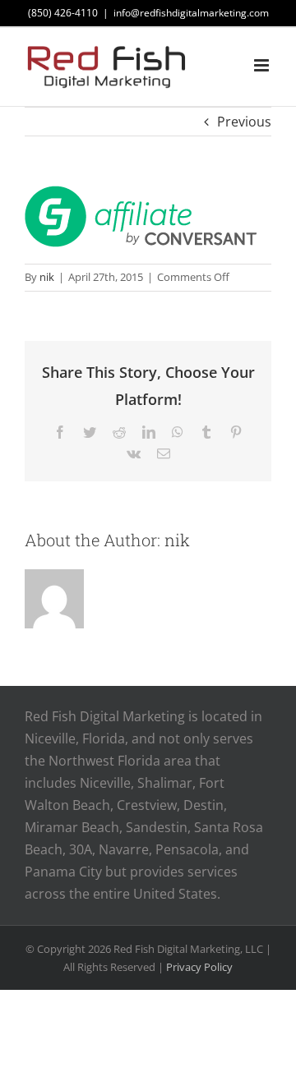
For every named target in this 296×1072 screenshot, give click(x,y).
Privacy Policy (199, 966)
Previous (244, 122)
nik (46, 276)
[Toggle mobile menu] (262, 65)
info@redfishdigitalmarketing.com (191, 13)
